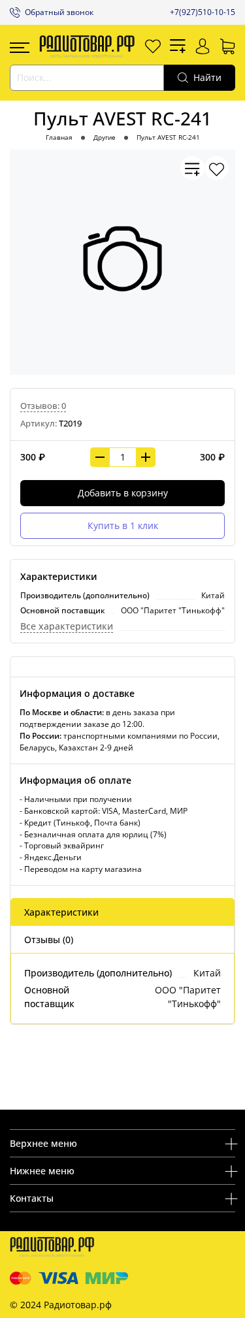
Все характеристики (66, 626)
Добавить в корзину (123, 493)
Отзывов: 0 (43, 405)
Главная (59, 137)
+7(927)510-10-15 (202, 12)
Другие (104, 137)
